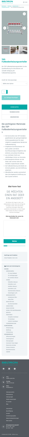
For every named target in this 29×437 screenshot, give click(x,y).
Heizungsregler (9, 341)
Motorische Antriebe (11, 345)
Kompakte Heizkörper (13, 317)
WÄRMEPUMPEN (10, 271)
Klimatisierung (9, 328)
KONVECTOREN (9, 306)
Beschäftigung (9, 411)
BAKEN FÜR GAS (10, 301)
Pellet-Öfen (10, 299)
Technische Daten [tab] (14, 112)
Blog (7, 404)
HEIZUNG (6, 269)
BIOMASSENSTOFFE (10, 295)
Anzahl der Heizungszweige (9, 80)
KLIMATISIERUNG (8, 325)
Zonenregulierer (10, 339)
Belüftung (8, 330)
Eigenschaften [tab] (14, 107)
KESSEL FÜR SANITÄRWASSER (13, 310)
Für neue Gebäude (12, 273)
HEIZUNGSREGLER (8, 334)
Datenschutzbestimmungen (12, 418)
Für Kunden (8, 401)
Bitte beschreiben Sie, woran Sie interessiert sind (14, 217)
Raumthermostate (10, 349)
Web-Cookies (9, 420)
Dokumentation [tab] (14, 117)
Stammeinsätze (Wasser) (14, 291)
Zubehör (8, 352)
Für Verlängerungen (12, 275)
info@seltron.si (9, 387)
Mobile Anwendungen (11, 399)
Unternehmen (9, 408)
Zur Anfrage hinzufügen (11, 98)
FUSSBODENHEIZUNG (11, 323)
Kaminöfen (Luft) (12, 288)
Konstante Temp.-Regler (12, 343)
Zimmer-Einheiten (10, 347)
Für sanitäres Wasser (13, 277)
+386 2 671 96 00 (10, 383)
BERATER (8, 312)
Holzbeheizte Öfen (12, 297)
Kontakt (8, 413)
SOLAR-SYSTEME (10, 308)
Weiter (14, 241)
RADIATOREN (9, 315)
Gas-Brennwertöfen (12, 304)
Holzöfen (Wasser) (12, 286)
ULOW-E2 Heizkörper (13, 321)
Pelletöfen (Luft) (12, 284)
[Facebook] (3, 369)
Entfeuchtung (9, 332)
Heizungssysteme (10, 392)
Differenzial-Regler (10, 336)
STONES (8, 280)
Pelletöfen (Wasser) (13, 282)
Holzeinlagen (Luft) (12, 293)
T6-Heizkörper (11, 319)
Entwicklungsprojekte (11, 416)
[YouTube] (15, 369)
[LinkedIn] (9, 369)
